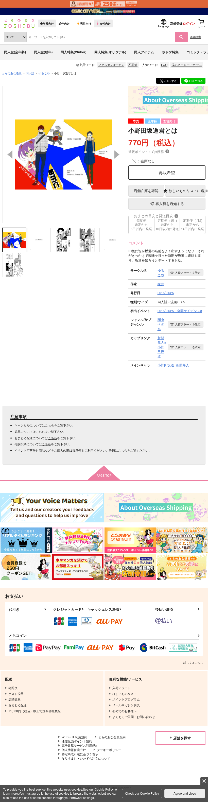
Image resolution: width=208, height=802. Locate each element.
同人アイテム (144, 51)
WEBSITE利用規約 (74, 737)
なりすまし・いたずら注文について (86, 758)
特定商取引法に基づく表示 (80, 754)
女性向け (105, 23)
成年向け (64, 23)
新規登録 (176, 23)
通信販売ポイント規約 (77, 741)
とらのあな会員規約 (112, 737)
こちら (49, 425)
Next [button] (117, 154)
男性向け (85, 23)
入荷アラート (188, 272)
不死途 (132, 64)
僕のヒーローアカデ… (186, 64)
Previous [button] (10, 154)
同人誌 (30, 73)
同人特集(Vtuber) (73, 51)
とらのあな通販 (12, 73)
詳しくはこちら (193, 662)
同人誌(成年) (43, 51)
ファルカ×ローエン (111, 64)
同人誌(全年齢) (15, 51)
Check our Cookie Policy (142, 793)
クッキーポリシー (109, 749)
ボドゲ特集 (170, 51)
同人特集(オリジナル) (110, 51)
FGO (164, 64)
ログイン (189, 23)
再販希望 (167, 172)
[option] (63, 154)
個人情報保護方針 (74, 749)
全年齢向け (47, 23)
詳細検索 (195, 37)
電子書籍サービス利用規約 (80, 745)
